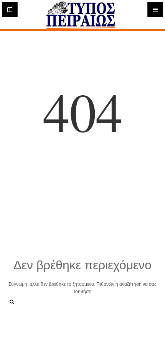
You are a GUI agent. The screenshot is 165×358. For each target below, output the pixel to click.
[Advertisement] (82, 204)
